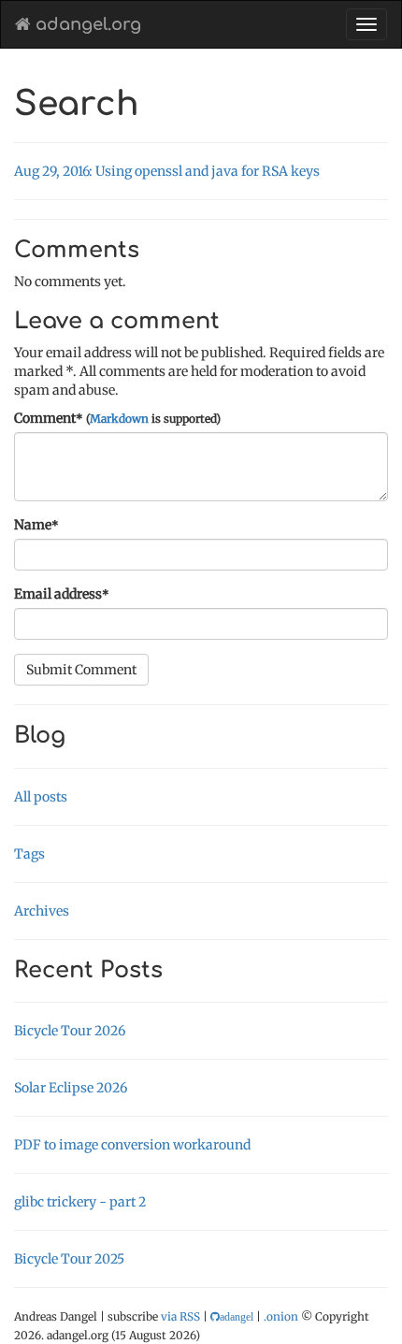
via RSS (180, 1316)
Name (36, 524)
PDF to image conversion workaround (132, 1144)
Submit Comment (81, 669)
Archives (41, 911)
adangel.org (86, 24)
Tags (29, 853)
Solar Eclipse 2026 (70, 1087)
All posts (40, 796)
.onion (281, 1316)
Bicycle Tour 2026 (69, 1030)
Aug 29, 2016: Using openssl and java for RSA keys (167, 171)
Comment (117, 418)
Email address (61, 593)
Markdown (119, 419)
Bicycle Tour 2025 (69, 1258)
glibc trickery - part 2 (80, 1201)
